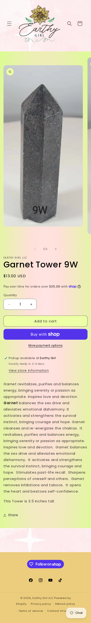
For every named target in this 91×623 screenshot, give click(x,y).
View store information (29, 370)
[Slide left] (35, 249)
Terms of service (30, 611)
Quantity (10, 295)
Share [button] (13, 515)
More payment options (45, 345)
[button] (9, 23)
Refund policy (65, 604)
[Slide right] (56, 249)
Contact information (62, 611)
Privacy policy (41, 604)
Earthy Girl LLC (42, 598)
